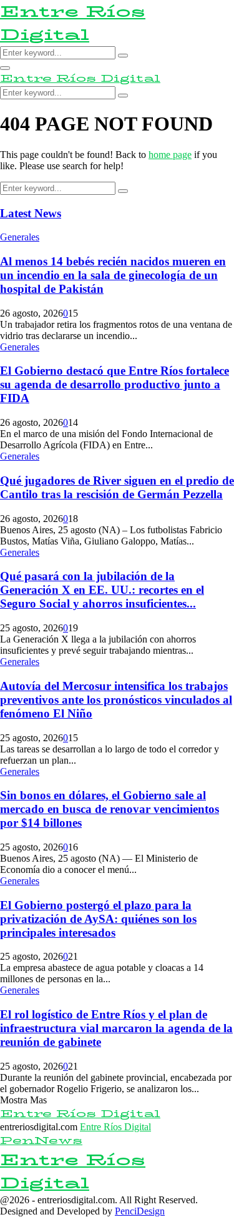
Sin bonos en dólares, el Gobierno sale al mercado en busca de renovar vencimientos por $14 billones (109, 809)
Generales (19, 237)
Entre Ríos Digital (72, 23)
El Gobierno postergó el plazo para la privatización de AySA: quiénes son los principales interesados (98, 919)
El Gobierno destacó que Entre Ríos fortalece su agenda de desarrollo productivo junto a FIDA (114, 384)
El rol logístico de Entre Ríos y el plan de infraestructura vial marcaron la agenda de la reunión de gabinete (116, 1028)
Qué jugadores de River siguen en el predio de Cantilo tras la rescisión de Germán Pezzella (117, 487)
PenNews (41, 1140)
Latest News (30, 213)
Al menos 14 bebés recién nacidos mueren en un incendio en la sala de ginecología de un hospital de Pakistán (113, 275)
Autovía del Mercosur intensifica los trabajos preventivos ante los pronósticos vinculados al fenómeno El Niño (116, 699)
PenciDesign (140, 1211)
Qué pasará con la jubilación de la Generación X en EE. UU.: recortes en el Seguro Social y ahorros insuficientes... (102, 589)
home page (170, 154)
